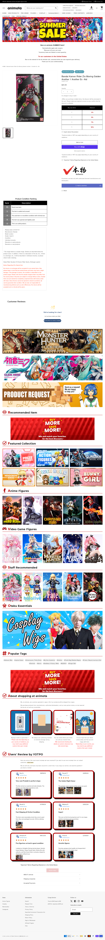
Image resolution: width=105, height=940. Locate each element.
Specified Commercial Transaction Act (35, 912)
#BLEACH (63, 663)
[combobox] (41, 8)
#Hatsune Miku (8, 660)
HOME (4, 66)
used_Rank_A (79, 71)
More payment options (79, 151)
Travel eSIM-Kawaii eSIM (54, 901)
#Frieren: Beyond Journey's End (92, 660)
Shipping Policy (29, 915)
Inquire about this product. (71, 132)
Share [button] (65, 190)
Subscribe (75, 913)
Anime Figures (6, 901)
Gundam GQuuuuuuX (80, 5)
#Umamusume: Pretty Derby (33, 660)
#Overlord (32, 663)
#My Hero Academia (49, 660)
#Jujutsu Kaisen (18, 660)
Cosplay (4, 904)
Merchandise (5, 906)
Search (27, 901)
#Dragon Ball (72, 663)
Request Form (28, 904)
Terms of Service (29, 906)
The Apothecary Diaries (69, 10)
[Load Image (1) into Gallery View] (8, 133)
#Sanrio (39, 663)
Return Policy (28, 917)
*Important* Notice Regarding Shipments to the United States (81, 160)
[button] (4, 8)
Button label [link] (52, 870)
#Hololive (59, 660)
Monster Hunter (67, 7)
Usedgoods (5, 909)
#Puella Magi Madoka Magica (72, 660)
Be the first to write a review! (52, 320)
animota (8, 936)
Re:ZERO (75, 7)
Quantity (64, 88)
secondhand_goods (68, 71)
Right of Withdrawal (30, 920)
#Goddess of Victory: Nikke (51, 663)
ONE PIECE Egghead (68, 5)
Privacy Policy (29, 909)
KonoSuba (78, 10)
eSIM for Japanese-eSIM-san (55, 904)
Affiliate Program (29, 923)
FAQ (26, 926)
